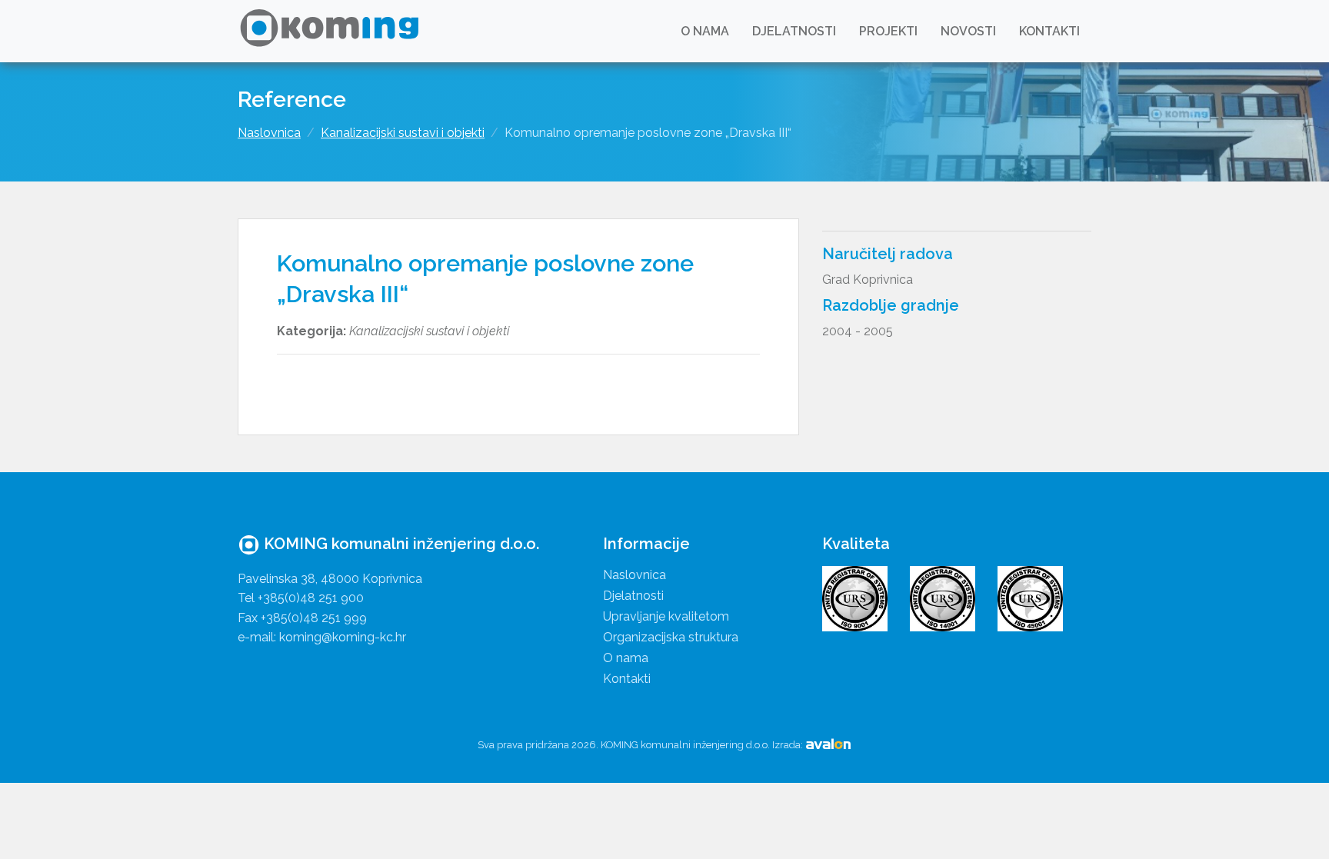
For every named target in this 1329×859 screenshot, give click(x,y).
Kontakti (1049, 31)
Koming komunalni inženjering (332, 31)
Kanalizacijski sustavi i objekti (403, 132)
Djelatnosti (794, 31)
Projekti (888, 31)
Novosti (968, 31)
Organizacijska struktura (670, 637)
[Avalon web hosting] (828, 745)
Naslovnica (269, 132)
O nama (705, 31)
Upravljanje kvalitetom (666, 616)
